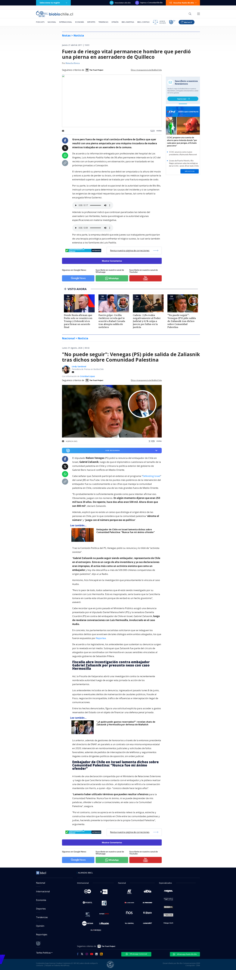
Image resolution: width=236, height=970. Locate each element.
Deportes (91, 22)
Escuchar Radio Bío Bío (183, 3)
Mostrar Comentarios (112, 261)
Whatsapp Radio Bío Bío (187, 954)
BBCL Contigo (143, 22)
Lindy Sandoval (79, 366)
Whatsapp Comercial (138, 954)
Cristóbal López (87, 376)
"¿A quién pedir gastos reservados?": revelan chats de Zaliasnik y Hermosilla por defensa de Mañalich (125, 723)
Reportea (101, 638)
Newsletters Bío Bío (123, 3)
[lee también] (83, 535)
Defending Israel (151, 476)
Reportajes (41, 934)
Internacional (65, 22)
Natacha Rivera (73, 63)
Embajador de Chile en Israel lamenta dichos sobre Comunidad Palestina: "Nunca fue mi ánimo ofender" (125, 531)
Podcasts (40, 22)
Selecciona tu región (50, 2)
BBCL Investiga (128, 22)
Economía (79, 22)
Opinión (114, 22)
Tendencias (103, 22)
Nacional (52, 22)
